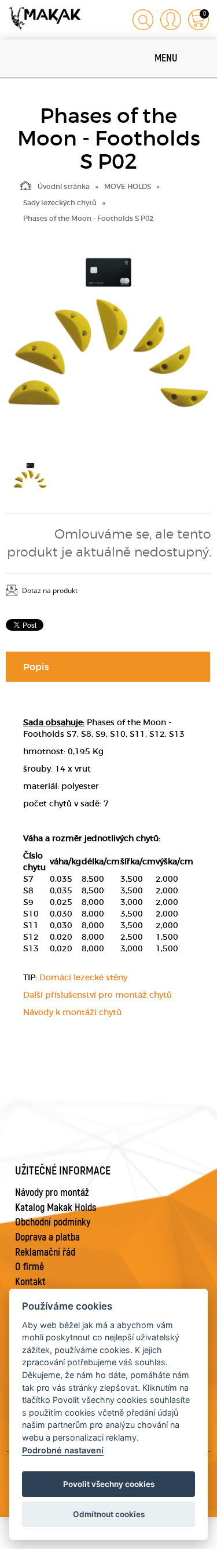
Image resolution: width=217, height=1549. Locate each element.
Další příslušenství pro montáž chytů (97, 995)
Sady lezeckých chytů (60, 202)
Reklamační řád (45, 1252)
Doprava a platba (47, 1237)
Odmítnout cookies (109, 1514)
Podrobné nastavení (63, 1450)
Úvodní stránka (64, 186)
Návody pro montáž (52, 1192)
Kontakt (30, 1282)
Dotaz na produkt (50, 590)
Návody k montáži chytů (72, 1012)
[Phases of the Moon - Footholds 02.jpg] (108, 350)
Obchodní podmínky (52, 1222)
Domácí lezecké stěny (83, 977)
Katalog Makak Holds (56, 1208)
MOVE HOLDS (127, 186)
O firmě (29, 1267)
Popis (36, 666)
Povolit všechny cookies (109, 1484)
